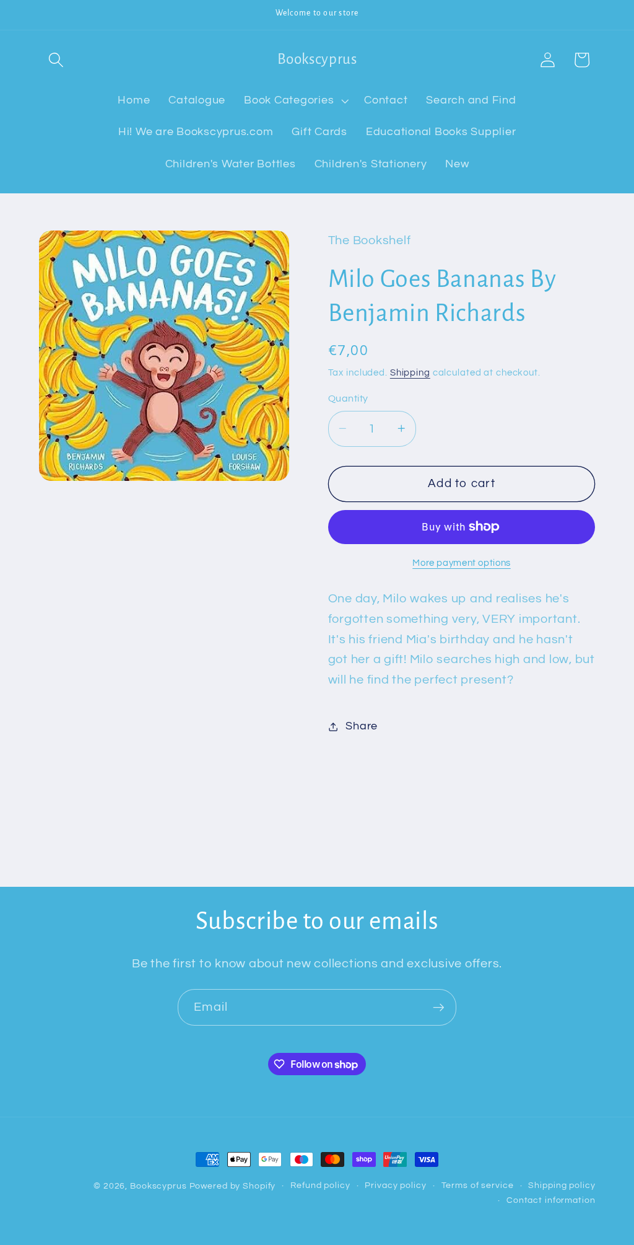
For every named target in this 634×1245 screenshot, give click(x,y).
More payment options (461, 563)
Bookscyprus (158, 1186)
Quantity (348, 398)
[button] (56, 60)
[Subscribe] (439, 1007)
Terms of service (477, 1185)
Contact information (551, 1200)
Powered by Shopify (232, 1186)
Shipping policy (561, 1185)
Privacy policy (395, 1185)
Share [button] (361, 726)
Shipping (410, 372)
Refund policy (320, 1185)
